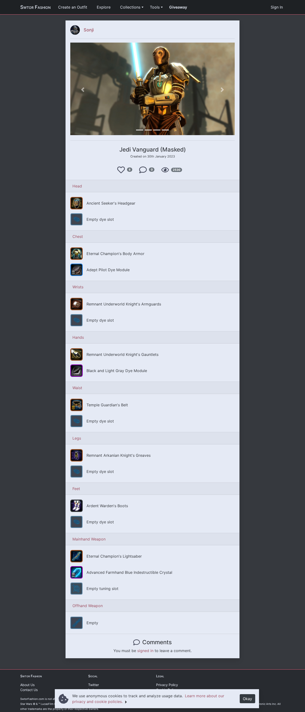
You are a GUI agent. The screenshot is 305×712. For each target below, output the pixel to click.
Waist (77, 387)
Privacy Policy (167, 685)
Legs (76, 438)
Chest (77, 236)
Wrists (77, 287)
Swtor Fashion (35, 7)
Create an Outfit (72, 7)
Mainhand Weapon (89, 539)
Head (77, 186)
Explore (104, 7)
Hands (78, 337)
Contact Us (29, 690)
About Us (27, 685)
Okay (247, 698)
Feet (76, 488)
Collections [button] (130, 7)
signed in (145, 650)
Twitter (93, 685)
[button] (82, 90)
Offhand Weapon (87, 605)
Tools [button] (155, 7)
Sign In (277, 7)
